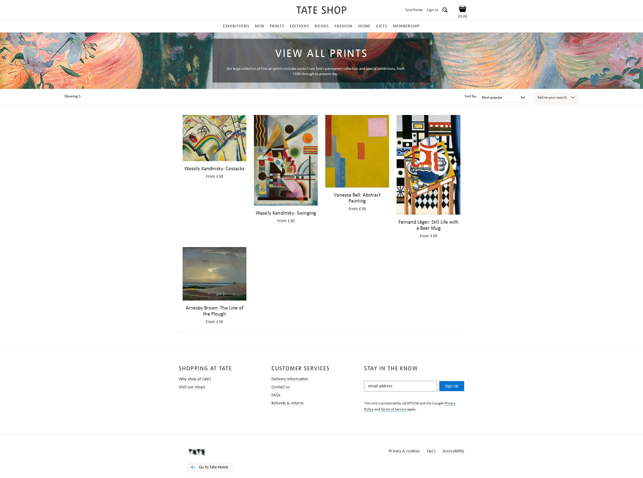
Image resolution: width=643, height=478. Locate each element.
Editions (299, 26)
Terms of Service (393, 409)
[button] (445, 10)
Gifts (382, 26)
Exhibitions (236, 26)
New (259, 26)
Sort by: (471, 96)
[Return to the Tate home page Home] (321, 11)
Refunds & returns (288, 403)
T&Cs (431, 451)
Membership (406, 26)
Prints (277, 26)
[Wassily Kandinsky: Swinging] (286, 161)
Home (364, 26)
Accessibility (453, 451)
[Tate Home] (218, 452)
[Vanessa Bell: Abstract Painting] (357, 152)
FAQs (276, 395)
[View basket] (462, 9)
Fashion (344, 26)
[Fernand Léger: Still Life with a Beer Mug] (428, 165)
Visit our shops (192, 387)
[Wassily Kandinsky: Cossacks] (214, 139)
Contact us (281, 387)
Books (322, 26)
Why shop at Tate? (195, 379)
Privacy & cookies (404, 451)
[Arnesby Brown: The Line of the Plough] (214, 274)
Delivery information (290, 379)
